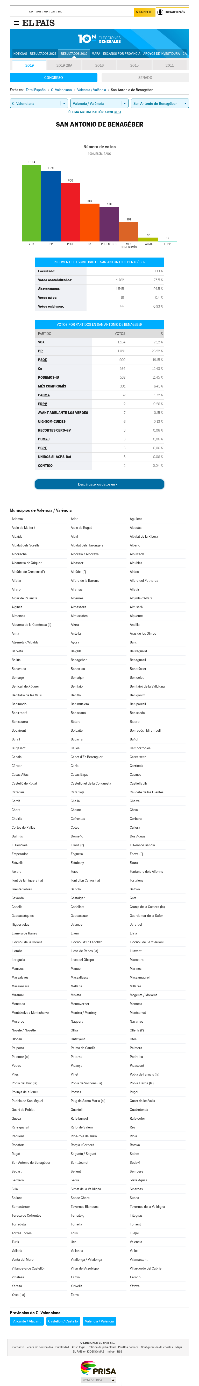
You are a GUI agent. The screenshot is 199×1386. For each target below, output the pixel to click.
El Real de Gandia (142, 845)
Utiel (74, 1242)
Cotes (75, 827)
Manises (18, 969)
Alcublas (136, 563)
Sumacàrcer (21, 1207)
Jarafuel (136, 924)
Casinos (135, 775)
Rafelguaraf (20, 1127)
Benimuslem (80, 704)
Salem (134, 1154)
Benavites (19, 669)
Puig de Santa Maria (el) (88, 1101)
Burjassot (18, 748)
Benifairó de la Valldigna (147, 686)
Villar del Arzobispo (85, 1268)
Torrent (135, 1224)
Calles (75, 748)
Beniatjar (77, 678)
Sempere (136, 1171)
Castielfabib (138, 783)
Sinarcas (136, 1189)
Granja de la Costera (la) (147, 907)
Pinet (74, 1074)
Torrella (76, 1224)
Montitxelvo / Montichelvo (30, 1013)
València (136, 1242)
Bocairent (19, 730)
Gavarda (18, 898)
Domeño (77, 836)
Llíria (133, 933)
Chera (16, 810)
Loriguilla (18, 960)
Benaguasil (138, 660)
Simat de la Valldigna (86, 1189)
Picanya (76, 1066)
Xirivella (76, 1286)
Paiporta (18, 1048)
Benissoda (137, 713)
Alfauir (134, 589)
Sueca (134, 1198)
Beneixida (78, 669)
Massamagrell (140, 977)
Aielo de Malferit (23, 528)
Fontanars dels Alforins (146, 872)
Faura (134, 863)
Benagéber (79, 660)
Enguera (77, 854)
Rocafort (18, 1145)
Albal (74, 536)
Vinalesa (18, 1277)
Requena (18, 1136)
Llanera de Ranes (24, 933)
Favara (17, 872)
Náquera (77, 1021)
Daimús (17, 836)
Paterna (76, 1057)
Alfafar (17, 581)
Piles (15, 1074)
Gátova (135, 889)
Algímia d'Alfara (141, 598)
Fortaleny (136, 880)
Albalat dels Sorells (25, 545)
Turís (15, 1242)
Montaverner (80, 1004)
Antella (76, 633)
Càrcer (17, 766)
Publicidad (62, 1347)
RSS (119, 1351)
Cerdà (16, 801)
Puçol (134, 1092)
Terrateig (77, 1215)
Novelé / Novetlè (24, 1030)
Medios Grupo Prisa (98, 1380)
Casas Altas (20, 775)
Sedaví (135, 1163)
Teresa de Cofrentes (26, 1215)
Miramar (18, 995)
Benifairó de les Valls (27, 695)
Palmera (136, 1048)
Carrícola (136, 766)
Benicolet (137, 678)
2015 (134, 65)
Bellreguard (138, 651)
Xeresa (17, 1286)
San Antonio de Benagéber (31, 1163)
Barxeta (17, 651)
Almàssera (78, 607)
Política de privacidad (102, 1347)
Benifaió (77, 686)
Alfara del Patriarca (144, 581)
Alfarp (16, 589)
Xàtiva (75, 1277)
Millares (135, 986)
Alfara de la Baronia (85, 581)
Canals (17, 757)
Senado (145, 77)
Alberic (135, 545)
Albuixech (137, 554)
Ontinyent (78, 1039)
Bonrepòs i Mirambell (145, 730)
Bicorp (134, 722)
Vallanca (77, 1251)
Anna (15, 633)
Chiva (134, 810)
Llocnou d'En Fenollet (86, 942)
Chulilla (17, 819)
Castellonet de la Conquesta (91, 783)
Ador (74, 519)
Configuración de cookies (157, 1347)
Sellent (76, 1171)
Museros (18, 1021)
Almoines (18, 616)
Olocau (17, 1039)
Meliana (76, 986)
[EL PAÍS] (39, 23)
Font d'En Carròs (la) (85, 880)
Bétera (76, 722)
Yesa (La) (18, 1295)
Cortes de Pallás (23, 827)
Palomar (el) (21, 1057)
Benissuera (20, 722)
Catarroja (77, 792)
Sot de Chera (80, 1198)
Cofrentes (78, 819)
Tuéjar (134, 1233)
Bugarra (77, 739)
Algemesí (77, 598)
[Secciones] (16, 23)
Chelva (135, 801)
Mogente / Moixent (143, 995)
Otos (133, 1039)
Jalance (76, 924)
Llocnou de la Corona (27, 942)
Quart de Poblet (23, 1110)
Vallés (134, 1251)
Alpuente (136, 616)
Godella (17, 907)
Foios (74, 872)
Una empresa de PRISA (98, 1367)
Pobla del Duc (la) (24, 1083)
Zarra (75, 1295)
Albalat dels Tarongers (87, 545)
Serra (75, 1180)
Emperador (20, 854)
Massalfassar (80, 977)
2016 (99, 65)
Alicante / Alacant (27, 1321)
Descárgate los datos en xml (99, 484)
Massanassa (21, 986)
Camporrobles (140, 748)
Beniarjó (18, 678)
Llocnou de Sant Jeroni (147, 942)
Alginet (17, 607)
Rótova (135, 1145)
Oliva (74, 1030)
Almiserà (136, 607)
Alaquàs (135, 528)
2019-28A (64, 65)
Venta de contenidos (40, 1347)
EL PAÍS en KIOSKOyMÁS (88, 1351)
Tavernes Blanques (84, 1207)
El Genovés (19, 845)
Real (133, 1127)
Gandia (76, 889)
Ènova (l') (136, 854)
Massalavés (20, 977)
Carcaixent (138, 757)
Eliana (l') (77, 845)
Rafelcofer (137, 1118)
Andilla (135, 625)
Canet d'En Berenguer (87, 757)
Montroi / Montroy (84, 1013)
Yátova (135, 1286)
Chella (75, 801)
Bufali (16, 739)
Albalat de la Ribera (144, 536)
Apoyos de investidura (161, 54)
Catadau (18, 792)
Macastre (137, 960)
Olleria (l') (137, 1030)
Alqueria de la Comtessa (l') (31, 625)
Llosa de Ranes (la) (84, 951)
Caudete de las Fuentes (147, 792)
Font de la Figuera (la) (27, 880)
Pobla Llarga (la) (142, 1083)
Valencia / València (99, 1321)
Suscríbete (144, 12)
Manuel (76, 969)
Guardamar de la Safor (146, 916)
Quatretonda (139, 1110)
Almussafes (79, 616)
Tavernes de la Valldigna (147, 1207)
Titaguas (136, 1215)
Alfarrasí (77, 589)
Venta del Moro (22, 1260)
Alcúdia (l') (78, 572)
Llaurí (75, 933)
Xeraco (135, 1277)
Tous (74, 1233)
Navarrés (136, 1021)
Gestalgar (78, 898)
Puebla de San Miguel (27, 1101)
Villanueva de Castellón (28, 1268)
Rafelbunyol (79, 1118)
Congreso (53, 77)
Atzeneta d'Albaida (25, 642)
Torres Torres (22, 1233)
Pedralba (136, 1057)
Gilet (133, 898)
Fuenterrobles (22, 889)
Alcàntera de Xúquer (27, 563)
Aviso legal (78, 1347)
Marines (135, 969)
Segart (17, 1171)
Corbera (136, 819)
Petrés (16, 1066)
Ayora (75, 642)
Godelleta (77, 907)
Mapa (96, 54)
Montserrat (138, 1013)
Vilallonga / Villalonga (86, 1260)
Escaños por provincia (121, 54)
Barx (133, 642)
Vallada (17, 1251)
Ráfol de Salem (82, 1127)
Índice (111, 1351)
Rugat (16, 1154)
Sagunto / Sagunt (83, 1154)
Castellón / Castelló (63, 1321)
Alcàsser (77, 563)
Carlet (75, 766)
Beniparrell (138, 704)
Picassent (137, 1066)
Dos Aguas (137, 836)
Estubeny (77, 863)
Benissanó (78, 713)
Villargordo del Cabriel (146, 1268)
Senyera (18, 1180)
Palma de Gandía (83, 1048)
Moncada (18, 1004)
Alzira (75, 625)
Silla (15, 1189)
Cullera (135, 827)
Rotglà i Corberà (82, 1145)
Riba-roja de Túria (84, 1136)
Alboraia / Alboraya (85, 554)
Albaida (17, 536)
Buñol (134, 739)
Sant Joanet (79, 1163)
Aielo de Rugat (81, 528)
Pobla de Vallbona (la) (86, 1083)
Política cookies (128, 1347)
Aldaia (134, 572)
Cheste (76, 810)
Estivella (18, 863)
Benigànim (137, 695)
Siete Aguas (138, 1180)
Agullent (136, 519)
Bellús (16, 660)
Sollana (17, 1198)
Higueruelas (20, 924)
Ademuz (18, 519)
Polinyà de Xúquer (25, 1092)
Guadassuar (79, 916)
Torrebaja (19, 1224)
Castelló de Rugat (24, 783)
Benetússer (138, 669)
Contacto (18, 1347)
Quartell (76, 1110)
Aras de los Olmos (143, 633)
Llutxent (135, 951)
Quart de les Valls (142, 1101)
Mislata (76, 995)
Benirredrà (19, 713)
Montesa (136, 1004)
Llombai (17, 951)
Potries (76, 1092)
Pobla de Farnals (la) (144, 1074)
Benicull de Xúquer (25, 686)
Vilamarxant (138, 1260)
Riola (133, 1136)
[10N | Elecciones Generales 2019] (99, 39)
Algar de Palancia (24, 598)
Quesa (16, 1118)
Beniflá (76, 695)
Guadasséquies (23, 916)
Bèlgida (76, 651)
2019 (29, 65)
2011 (170, 65)
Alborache (19, 554)
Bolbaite (77, 730)
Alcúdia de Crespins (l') (28, 572)
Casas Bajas (79, 775)
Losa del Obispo (82, 960)
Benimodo (19, 704)
